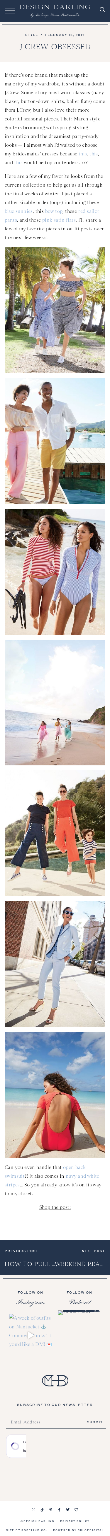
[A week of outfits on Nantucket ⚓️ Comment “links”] (30, 1335)
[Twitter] (67, 1509)
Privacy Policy (74, 1521)
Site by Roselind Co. (26, 1530)
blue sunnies (19, 211)
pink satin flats (59, 220)
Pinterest (79, 1302)
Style (31, 35)
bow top (54, 211)
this (83, 154)
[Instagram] (33, 1509)
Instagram (30, 1302)
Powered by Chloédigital (78, 1530)
